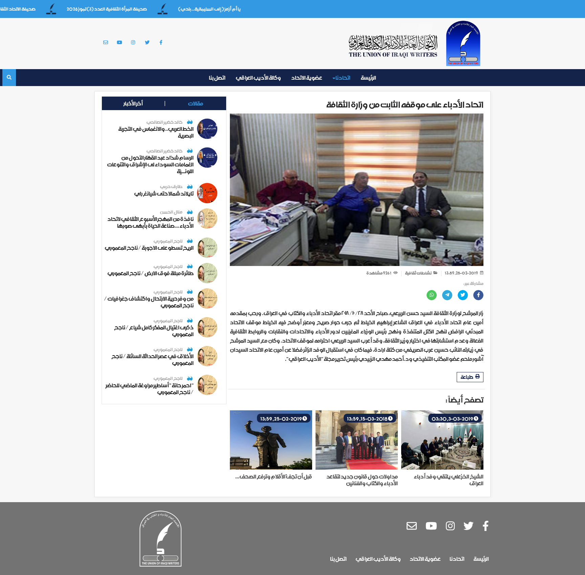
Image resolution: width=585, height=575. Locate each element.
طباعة (467, 377)
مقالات (195, 103)
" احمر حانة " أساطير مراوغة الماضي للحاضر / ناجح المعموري (150, 389)
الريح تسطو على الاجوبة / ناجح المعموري (149, 247)
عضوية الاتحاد (306, 77)
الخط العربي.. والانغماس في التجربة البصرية (156, 132)
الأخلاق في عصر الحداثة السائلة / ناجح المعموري (152, 359)
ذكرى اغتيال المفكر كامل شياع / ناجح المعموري (154, 331)
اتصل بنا (217, 77)
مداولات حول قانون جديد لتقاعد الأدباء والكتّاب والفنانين (362, 480)
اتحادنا (342, 77)
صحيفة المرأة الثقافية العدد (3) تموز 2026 (121, 9)
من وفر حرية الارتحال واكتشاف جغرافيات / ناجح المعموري (149, 302)
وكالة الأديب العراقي (258, 77)
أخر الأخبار (133, 103)
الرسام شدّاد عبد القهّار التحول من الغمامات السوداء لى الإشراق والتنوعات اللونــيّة (150, 164)
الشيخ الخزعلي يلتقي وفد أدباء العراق (448, 480)
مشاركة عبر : (473, 284)
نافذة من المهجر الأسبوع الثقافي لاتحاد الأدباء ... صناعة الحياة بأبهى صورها (150, 222)
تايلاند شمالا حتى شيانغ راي (164, 193)
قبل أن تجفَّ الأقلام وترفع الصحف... (273, 476)
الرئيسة (368, 77)
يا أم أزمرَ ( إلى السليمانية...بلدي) (223, 9)
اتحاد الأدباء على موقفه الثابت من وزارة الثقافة (404, 104)
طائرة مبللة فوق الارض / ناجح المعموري (150, 273)
